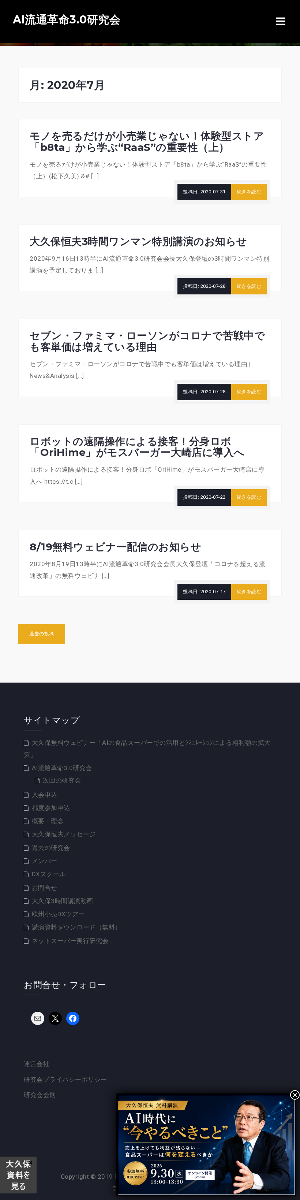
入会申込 (44, 794)
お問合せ (44, 887)
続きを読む (249, 191)
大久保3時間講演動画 (62, 900)
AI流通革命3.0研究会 (66, 19)
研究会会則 (40, 1095)
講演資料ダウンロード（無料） (76, 927)
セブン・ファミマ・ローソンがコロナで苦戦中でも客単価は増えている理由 (147, 341)
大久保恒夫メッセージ (64, 834)
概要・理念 (48, 821)
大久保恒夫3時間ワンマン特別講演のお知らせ (138, 241)
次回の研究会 (62, 780)
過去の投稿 (41, 633)
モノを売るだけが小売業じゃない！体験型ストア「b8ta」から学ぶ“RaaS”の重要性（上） (147, 141)
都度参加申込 (51, 807)
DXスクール (49, 874)
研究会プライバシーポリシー (65, 1079)
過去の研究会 (51, 847)
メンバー (44, 861)
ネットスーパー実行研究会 (70, 940)
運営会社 (36, 1063)
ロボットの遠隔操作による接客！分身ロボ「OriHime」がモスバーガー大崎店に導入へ (137, 447)
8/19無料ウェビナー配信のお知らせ (115, 546)
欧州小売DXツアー (58, 914)
